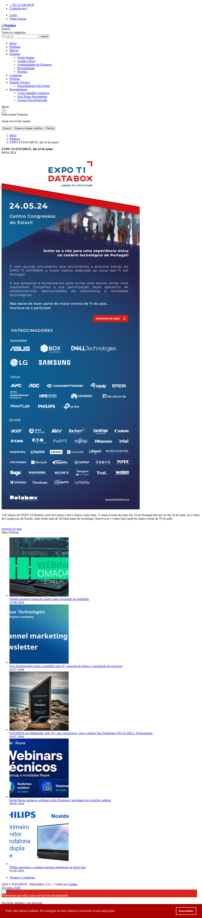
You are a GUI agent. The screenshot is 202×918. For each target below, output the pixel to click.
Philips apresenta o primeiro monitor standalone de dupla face (47, 867)
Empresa (14, 54)
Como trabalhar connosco (33, 93)
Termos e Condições (22, 877)
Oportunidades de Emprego (34, 64)
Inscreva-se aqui (12, 528)
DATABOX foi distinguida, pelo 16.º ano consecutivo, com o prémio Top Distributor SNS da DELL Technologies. (81, 733)
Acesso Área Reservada (32, 100)
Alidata (73, 884)
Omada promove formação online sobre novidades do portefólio (49, 599)
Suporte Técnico (19, 82)
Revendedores (18, 89)
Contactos (15, 75)
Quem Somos (25, 57)
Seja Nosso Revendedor (32, 96)
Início (13, 43)
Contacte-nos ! (18, 8)
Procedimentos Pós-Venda (33, 86)
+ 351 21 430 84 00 (21, 5)
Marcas (14, 50)
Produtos (15, 47)
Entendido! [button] (186, 910)
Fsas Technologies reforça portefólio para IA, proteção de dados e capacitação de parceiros (65, 666)
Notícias (14, 78)
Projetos (22, 71)
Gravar (7, 128)
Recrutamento (26, 68)
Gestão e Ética (26, 61)
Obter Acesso (17, 18)
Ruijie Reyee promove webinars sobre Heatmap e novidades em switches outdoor (60, 800)
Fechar (50, 128)
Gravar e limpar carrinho (28, 128)
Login (13, 15)
